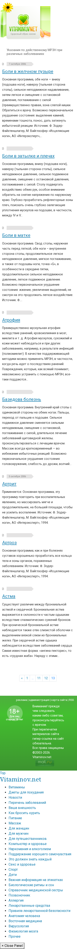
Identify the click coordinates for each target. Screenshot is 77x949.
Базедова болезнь (21, 399)
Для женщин (19, 828)
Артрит (9, 483)
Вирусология (19, 926)
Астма (8, 596)
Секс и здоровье (22, 864)
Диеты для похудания (26, 792)
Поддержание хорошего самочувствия (40, 854)
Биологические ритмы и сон (31, 885)
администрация (39, 700)
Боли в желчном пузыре (27, 71)
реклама (21, 700)
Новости (15, 797)
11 (39, 678)
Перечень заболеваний (27, 803)
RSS (71, 700)
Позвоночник (19, 895)
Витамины (17, 787)
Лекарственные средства (29, 906)
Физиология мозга (23, 931)
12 (46, 678)
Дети (13, 875)
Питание (15, 818)
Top (3, 773)
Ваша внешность (22, 808)
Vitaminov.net (20, 779)
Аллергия (16, 900)
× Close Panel (12, 946)
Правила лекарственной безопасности (39, 911)
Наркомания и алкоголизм (30, 849)
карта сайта (59, 700)
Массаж (15, 823)
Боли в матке (16, 235)
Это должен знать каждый (30, 859)
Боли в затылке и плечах (28, 155)
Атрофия (11, 320)
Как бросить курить (24, 813)
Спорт (13, 870)
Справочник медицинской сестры (36, 890)
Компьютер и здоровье (28, 844)
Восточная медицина (25, 921)
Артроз (9, 542)
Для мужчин (18, 833)
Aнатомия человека (24, 916)
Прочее (15, 936)
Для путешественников (28, 839)
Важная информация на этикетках (36, 880)
